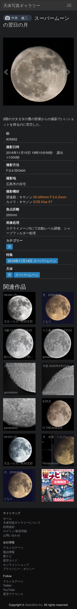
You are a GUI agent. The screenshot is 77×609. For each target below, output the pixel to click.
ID (7, 133)
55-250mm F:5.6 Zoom (49, 197)
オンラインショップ (16, 564)
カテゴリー (14, 240)
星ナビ (7, 556)
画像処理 (12, 222)
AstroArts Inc (33, 604)
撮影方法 (12, 164)
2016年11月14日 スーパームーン (32, 260)
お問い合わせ (11, 535)
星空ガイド (10, 560)
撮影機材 (12, 191)
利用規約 (9, 526)
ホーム (7, 518)
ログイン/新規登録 (15, 531)
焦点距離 (12, 209)
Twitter (7, 585)
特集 (9, 254)
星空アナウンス (13, 594)
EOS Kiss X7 (42, 201)
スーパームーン (26, 274)
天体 (9, 268)
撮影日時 (12, 147)
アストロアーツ (13, 547)
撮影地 (11, 178)
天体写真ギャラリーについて (21, 522)
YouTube (9, 589)
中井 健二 (19, 17)
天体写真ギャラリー (21, 5)
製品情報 (9, 552)
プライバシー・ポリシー (19, 568)
